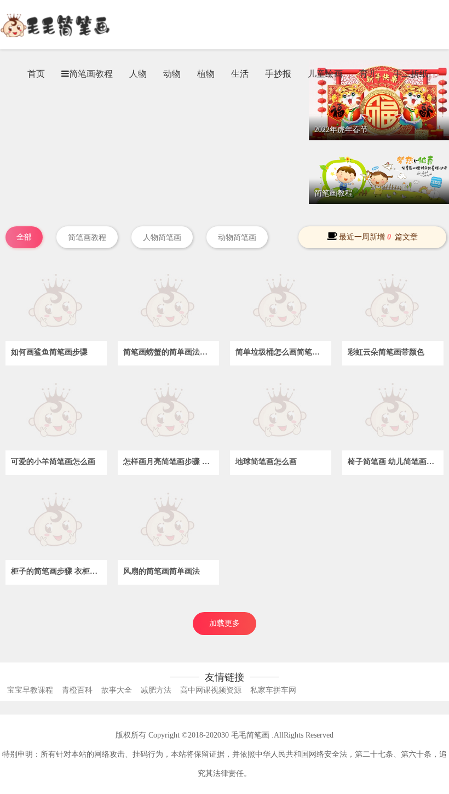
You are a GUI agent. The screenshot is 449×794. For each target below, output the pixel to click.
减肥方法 (156, 690)
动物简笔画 (237, 237)
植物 (206, 73)
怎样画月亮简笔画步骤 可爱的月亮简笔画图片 (171, 462)
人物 (138, 73)
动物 (172, 73)
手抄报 (278, 73)
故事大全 (116, 690)
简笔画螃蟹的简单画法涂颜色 (171, 352)
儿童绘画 (325, 73)
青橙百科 (77, 690)
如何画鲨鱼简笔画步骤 (49, 352)
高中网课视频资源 (210, 690)
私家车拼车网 (273, 690)
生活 (240, 73)
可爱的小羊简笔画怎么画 (53, 462)
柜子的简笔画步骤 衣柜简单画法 (59, 571)
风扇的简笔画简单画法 (161, 571)
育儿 (368, 73)
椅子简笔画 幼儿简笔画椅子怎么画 (396, 462)
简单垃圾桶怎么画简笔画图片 (283, 352)
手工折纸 (410, 73)
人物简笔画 (162, 237)
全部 (24, 237)
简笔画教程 (87, 237)
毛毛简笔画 (250, 735)
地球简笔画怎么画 (266, 462)
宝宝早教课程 (30, 690)
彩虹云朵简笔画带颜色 (386, 352)
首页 (36, 73)
